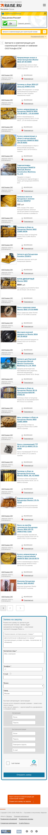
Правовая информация (21, 816)
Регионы (9, 816)
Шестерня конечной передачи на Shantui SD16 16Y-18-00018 (27, 334)
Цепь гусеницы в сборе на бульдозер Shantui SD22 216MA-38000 (27, 419)
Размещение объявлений (9, 819)
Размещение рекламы (26, 819)
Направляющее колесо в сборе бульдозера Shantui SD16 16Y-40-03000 (27, 60)
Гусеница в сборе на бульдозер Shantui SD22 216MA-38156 (27, 229)
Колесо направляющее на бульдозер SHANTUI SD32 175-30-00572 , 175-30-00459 (28, 111)
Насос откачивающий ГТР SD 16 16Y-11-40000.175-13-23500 (27, 446)
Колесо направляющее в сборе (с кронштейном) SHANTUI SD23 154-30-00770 (28, 556)
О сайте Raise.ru (24, 823)
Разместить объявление (13, 13)
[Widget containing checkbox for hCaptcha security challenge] (21, 763)
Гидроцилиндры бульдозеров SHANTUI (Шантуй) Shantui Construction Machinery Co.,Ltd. (26, 169)
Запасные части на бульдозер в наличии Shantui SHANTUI (25, 199)
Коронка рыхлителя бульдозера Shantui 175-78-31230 (28, 500)
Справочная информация (9, 823)
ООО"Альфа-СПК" (7, 75)
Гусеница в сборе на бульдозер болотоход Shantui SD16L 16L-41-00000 (28, 473)
